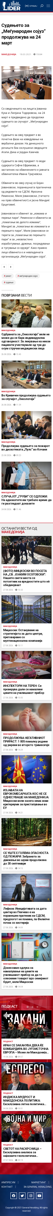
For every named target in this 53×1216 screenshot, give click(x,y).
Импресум (8, 1182)
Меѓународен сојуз (28, 276)
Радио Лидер (11, 6)
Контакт (7, 1186)
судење (9, 282)
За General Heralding (38, 1186)
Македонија (8, 54)
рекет (8, 276)
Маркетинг (38, 1182)
